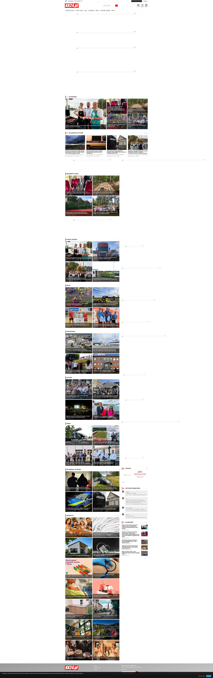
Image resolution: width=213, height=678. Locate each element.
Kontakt (95, 665)
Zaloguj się (145, 1)
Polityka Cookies (97, 667)
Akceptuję (209, 676)
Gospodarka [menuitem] (91, 10)
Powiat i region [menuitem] (79, 10)
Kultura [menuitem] (97, 10)
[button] (147, 133)
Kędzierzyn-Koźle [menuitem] (70, 10)
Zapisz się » (123, 669)
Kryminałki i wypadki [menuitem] (105, 10)
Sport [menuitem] (85, 10)
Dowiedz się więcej (201, 676)
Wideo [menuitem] (113, 10)
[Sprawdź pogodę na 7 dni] (127, 475)
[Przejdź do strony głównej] (74, 5)
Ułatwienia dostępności (137, 1)
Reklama (95, 669)
